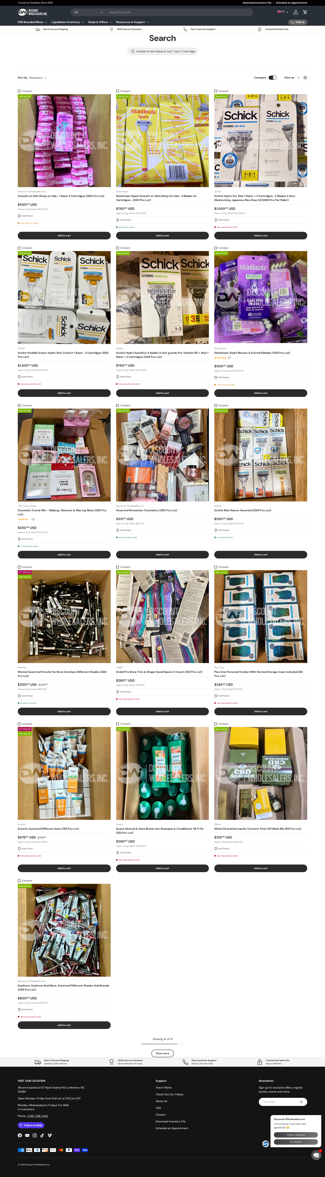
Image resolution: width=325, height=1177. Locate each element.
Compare (260, 77)
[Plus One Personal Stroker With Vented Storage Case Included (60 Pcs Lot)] (260, 616)
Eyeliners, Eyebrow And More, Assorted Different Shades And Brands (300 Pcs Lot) (63, 987)
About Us (161, 1101)
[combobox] (162, 12)
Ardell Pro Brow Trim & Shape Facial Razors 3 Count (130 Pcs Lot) (159, 672)
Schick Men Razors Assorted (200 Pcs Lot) (242, 510)
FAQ (158, 1108)
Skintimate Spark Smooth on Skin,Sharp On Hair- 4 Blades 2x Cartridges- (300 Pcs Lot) (156, 198)
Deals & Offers (98, 22)
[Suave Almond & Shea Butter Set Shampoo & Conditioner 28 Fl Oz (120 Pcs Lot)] (162, 773)
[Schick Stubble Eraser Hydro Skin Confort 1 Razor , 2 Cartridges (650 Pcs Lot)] (64, 297)
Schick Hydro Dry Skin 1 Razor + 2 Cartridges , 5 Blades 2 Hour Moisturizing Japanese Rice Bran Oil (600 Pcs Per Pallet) (254, 198)
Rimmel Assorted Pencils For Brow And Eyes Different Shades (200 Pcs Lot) (62, 674)
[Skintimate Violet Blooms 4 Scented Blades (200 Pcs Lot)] (260, 297)
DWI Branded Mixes (30, 22)
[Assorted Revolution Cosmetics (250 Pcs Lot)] (162, 455)
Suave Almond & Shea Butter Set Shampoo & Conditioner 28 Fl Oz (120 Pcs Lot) (159, 831)
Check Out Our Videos (169, 1094)
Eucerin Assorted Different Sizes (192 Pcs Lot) (48, 829)
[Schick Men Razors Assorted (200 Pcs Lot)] (260, 455)
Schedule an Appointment (291, 2)
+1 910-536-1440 (37, 1116)
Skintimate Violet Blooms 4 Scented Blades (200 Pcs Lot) (252, 353)
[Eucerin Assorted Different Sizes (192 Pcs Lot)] (64, 773)
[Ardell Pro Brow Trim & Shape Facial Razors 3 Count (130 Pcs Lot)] (162, 616)
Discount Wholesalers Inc (38, 1164)
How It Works (164, 1087)
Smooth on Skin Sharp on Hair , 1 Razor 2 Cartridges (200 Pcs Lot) (61, 196)
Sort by (22, 77)
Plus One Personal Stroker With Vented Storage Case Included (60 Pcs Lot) (258, 674)
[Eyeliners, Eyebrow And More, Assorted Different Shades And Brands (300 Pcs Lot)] (64, 930)
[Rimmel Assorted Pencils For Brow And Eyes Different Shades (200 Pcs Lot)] (64, 616)
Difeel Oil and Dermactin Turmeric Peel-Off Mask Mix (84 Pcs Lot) (257, 829)
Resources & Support (130, 22)
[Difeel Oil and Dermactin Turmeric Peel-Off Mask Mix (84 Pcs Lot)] (260, 773)
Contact (161, 1114)
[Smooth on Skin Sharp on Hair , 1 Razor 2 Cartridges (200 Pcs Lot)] (64, 140)
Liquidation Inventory (66, 22)
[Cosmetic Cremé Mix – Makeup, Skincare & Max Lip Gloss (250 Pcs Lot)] (64, 455)
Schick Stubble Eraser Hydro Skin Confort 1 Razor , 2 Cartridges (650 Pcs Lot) (63, 355)
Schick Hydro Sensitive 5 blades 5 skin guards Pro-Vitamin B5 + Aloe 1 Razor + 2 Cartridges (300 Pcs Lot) (162, 355)
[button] (283, 11)
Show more (162, 1053)
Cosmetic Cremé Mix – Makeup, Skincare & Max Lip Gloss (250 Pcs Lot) (62, 512)
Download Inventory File (257, 2)
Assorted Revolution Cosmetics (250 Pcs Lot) (146, 510)
